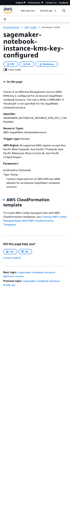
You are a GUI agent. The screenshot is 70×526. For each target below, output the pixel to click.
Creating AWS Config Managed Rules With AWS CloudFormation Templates (34, 220)
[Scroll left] (18, 10)
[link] (51, 27)
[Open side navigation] (5, 19)
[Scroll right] (55, 10)
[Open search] (64, 10)
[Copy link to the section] (4, 199)
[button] (12, 81)
